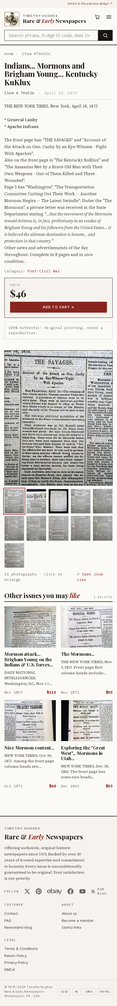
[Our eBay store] (54, 891)
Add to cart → (59, 307)
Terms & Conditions (21, 948)
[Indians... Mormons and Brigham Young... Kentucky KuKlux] (14, 501)
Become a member (78, 920)
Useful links (71, 927)
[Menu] (108, 16)
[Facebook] (70, 891)
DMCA (9, 969)
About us (69, 913)
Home (9, 53)
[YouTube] (82, 891)
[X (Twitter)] (27, 891)
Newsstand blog (18, 927)
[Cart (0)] (97, 17)
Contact (11, 913)
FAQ (7, 920)
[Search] (105, 35)
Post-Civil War (43, 271)
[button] (58, 418)
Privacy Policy (16, 962)
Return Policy (15, 955)
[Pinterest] (39, 891)
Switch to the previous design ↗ (90, 3)
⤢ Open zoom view (90, 577)
